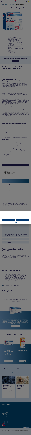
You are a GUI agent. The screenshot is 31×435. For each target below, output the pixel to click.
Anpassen (15, 222)
